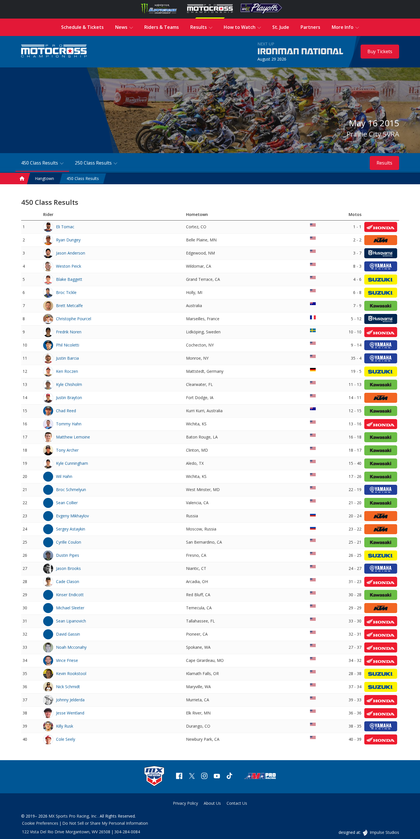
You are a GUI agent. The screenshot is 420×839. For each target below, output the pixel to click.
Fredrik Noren (68, 332)
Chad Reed (66, 410)
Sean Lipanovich (71, 621)
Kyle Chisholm (69, 384)
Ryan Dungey (68, 240)
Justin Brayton (69, 397)
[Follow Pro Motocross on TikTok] (229, 777)
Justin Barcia (67, 358)
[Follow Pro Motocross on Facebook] (179, 777)
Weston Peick (68, 266)
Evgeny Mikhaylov (72, 515)
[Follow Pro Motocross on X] (191, 777)
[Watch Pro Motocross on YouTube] (217, 777)
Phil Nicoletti (67, 345)
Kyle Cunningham (72, 463)
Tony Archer (67, 450)
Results (384, 163)
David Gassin (68, 634)
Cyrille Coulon (68, 542)
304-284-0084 (127, 831)
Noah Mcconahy (71, 647)
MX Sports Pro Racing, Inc (73, 816)
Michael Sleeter (70, 607)
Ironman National (300, 52)
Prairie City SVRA (373, 134)
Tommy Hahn (68, 423)
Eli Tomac (65, 226)
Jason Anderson (70, 253)
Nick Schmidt (68, 686)
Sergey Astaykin (70, 529)
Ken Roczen (67, 371)
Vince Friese (67, 660)
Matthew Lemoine (73, 437)
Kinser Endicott (70, 594)
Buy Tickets (379, 51)
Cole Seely (65, 739)
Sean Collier (67, 502)
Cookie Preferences (40, 823)
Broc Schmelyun (71, 489)
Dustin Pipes (67, 555)
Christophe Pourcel (73, 318)
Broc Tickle (66, 292)
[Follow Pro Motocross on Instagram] (204, 777)
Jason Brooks (68, 568)
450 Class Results (83, 178)
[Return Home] (54, 51)
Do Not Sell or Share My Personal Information (105, 823)
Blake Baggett (69, 279)
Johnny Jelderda (70, 699)
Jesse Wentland (70, 713)
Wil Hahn (64, 476)
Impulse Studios (384, 832)
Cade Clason (67, 581)
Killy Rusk (64, 726)
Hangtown (44, 178)
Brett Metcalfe (69, 305)
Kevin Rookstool (71, 673)
